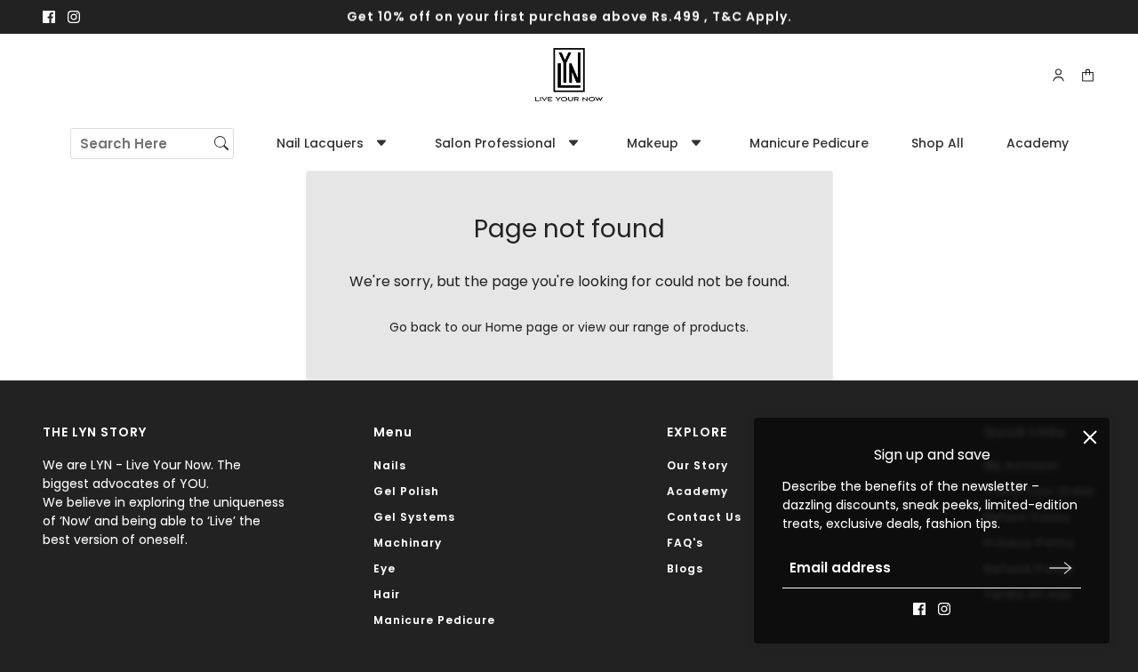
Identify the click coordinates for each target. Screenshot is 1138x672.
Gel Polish (406, 491)
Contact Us (704, 516)
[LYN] (569, 74)
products (718, 327)
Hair (386, 594)
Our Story (697, 465)
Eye (384, 568)
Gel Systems (414, 516)
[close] (1090, 437)
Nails (389, 465)
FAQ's (685, 542)
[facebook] (49, 17)
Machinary (407, 542)
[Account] (1058, 75)
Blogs (685, 568)
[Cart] (1087, 75)
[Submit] (1061, 567)
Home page (521, 327)
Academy (697, 491)
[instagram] (74, 17)
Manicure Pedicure (434, 620)
